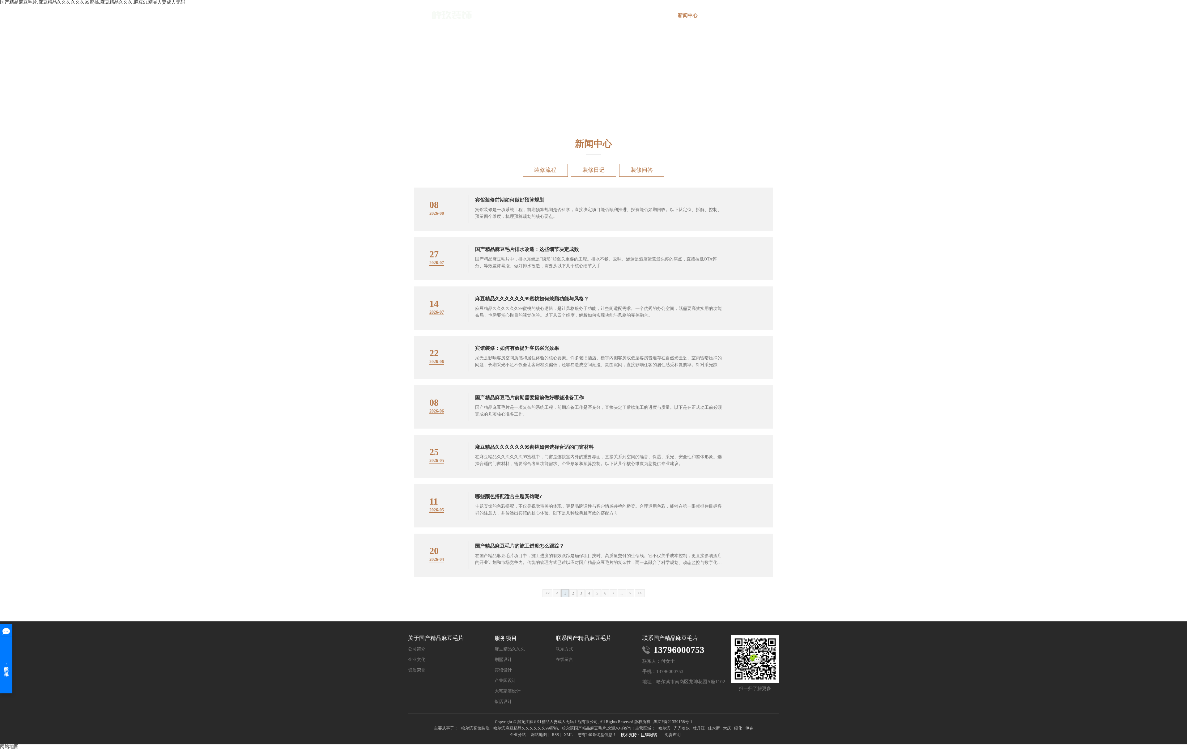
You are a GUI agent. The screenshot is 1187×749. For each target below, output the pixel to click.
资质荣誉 (416, 670)
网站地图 (539, 735)
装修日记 (593, 170)
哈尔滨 (664, 728)
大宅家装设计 (508, 691)
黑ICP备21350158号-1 (672, 722)
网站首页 (542, 15)
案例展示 (651, 15)
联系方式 (564, 649)
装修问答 (642, 170)
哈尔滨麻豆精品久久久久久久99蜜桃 (525, 728)
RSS (555, 735)
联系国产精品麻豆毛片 (760, 18)
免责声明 (673, 735)
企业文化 (416, 660)
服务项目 (615, 15)
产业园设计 (505, 681)
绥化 (738, 728)
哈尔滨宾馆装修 (475, 728)
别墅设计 (503, 660)
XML (568, 735)
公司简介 (416, 649)
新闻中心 (688, 15)
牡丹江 (699, 728)
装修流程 (545, 170)
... (621, 593)
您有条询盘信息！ (597, 735)
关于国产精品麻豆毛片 (578, 18)
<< (547, 593)
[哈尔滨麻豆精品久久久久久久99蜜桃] (440, 15)
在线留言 (724, 15)
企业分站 (518, 735)
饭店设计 (503, 702)
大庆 (727, 728)
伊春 (749, 728)
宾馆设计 (503, 670)
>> (640, 593)
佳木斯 (714, 728)
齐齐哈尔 (682, 728)
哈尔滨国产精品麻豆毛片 (584, 728)
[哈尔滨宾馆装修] (640, 735)
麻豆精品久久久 (510, 649)
